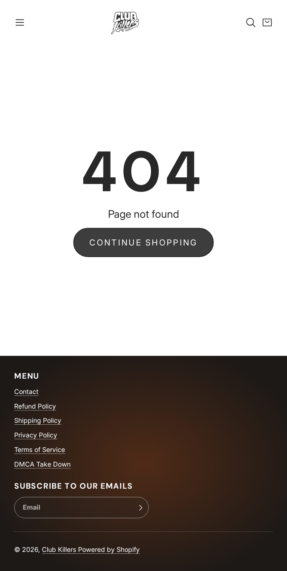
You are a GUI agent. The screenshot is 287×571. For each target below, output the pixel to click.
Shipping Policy (37, 420)
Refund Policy (35, 406)
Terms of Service (39, 450)
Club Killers (60, 549)
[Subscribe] (140, 507)
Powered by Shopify (109, 549)
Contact (26, 392)
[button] (19, 22)
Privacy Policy (35, 435)
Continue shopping (143, 242)
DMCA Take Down (42, 464)
